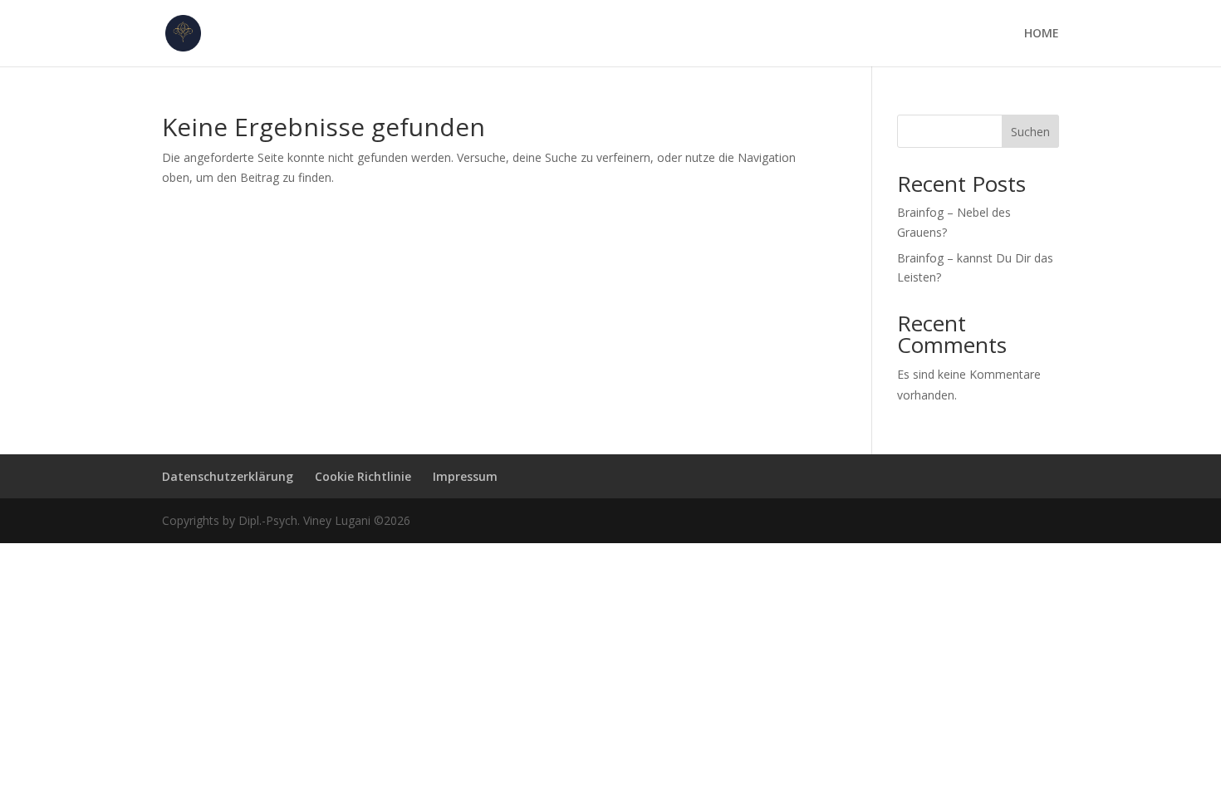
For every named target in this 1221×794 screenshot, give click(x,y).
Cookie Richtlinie (363, 476)
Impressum (465, 476)
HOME (1041, 34)
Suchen (1030, 132)
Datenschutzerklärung (227, 476)
